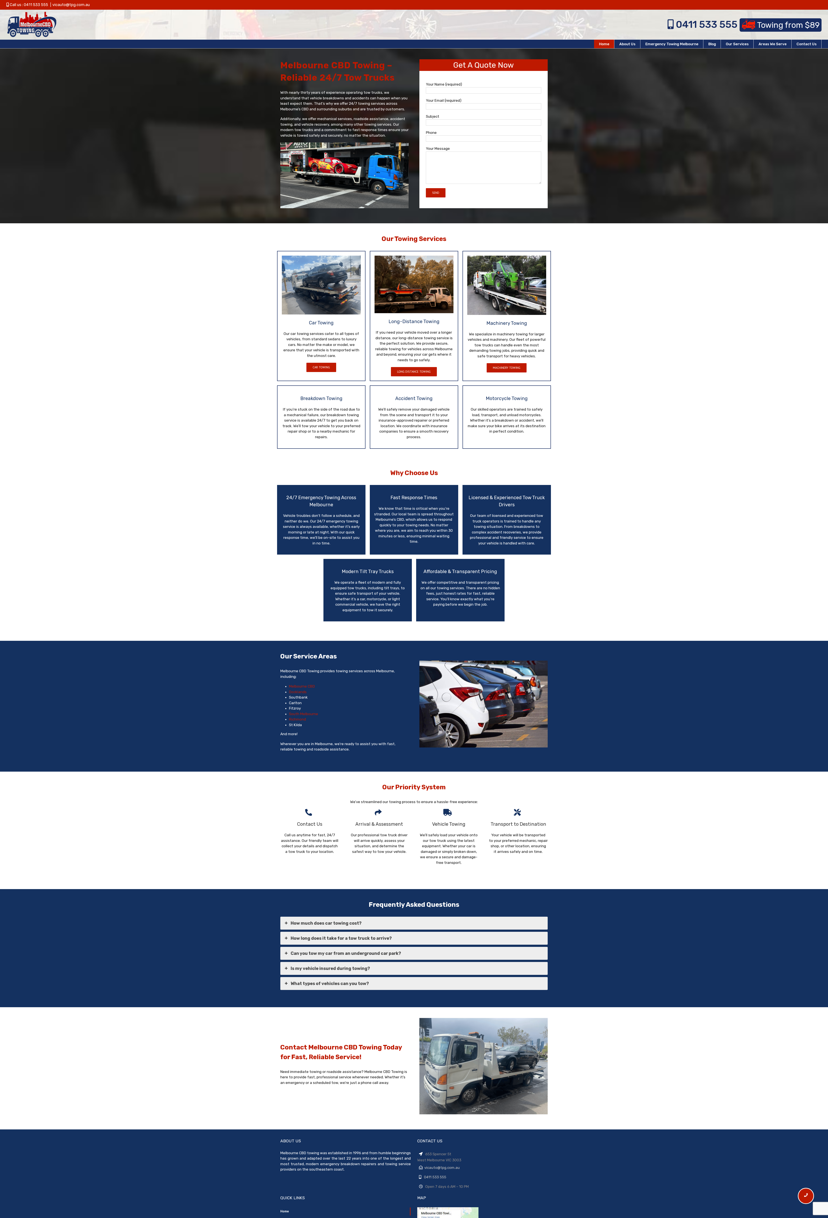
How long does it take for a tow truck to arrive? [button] (341, 938)
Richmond (297, 719)
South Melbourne (303, 714)
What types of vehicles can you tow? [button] (330, 983)
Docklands (298, 692)
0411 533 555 (707, 24)
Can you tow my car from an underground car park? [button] (346, 953)
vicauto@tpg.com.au (71, 4)
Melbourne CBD (302, 686)
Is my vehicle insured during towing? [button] (330, 968)
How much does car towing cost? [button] (326, 923)
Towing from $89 (788, 25)
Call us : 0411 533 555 (28, 4)
